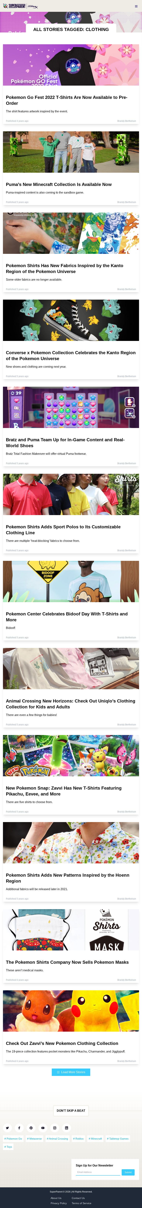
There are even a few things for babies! (31, 715)
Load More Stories (73, 1072)
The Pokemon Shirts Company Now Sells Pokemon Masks (67, 962)
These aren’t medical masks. (24, 970)
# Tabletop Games (118, 1138)
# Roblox (78, 1138)
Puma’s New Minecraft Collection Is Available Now (59, 184)
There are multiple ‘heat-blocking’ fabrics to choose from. (43, 540)
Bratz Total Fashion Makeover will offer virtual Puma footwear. (46, 453)
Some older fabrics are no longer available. (34, 279)
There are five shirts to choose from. (29, 802)
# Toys (8, 1146)
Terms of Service (81, 1203)
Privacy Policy (59, 1203)
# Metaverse (34, 1138)
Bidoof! (10, 627)
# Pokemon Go (13, 1138)
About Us (56, 1198)
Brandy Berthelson (126, 121)
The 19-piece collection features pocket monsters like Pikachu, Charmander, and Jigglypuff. (65, 1051)
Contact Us (78, 1198)
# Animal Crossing (57, 1138)
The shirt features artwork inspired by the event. (37, 111)
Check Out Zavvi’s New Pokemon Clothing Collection (62, 1043)
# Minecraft (95, 1138)
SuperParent (56, 1191)
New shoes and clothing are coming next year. (36, 366)
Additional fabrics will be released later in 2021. (37, 889)
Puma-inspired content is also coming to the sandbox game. (45, 192)
